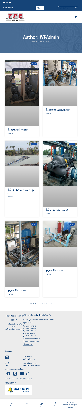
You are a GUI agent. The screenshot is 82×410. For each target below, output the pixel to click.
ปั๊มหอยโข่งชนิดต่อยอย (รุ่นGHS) (58, 110)
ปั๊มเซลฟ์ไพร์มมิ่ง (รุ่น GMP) (18, 130)
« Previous (33, 303)
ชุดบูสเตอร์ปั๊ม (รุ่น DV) (54, 270)
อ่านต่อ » (10, 133)
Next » (50, 303)
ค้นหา (76, 7)
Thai (38, 8)
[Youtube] (10, 3)
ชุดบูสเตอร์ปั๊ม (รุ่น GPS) (17, 290)
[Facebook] (4, 3)
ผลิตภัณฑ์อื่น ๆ (10, 383)
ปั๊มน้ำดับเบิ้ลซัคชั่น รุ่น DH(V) (57, 210)
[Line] (7, 3)
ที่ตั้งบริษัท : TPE (28, 345)
